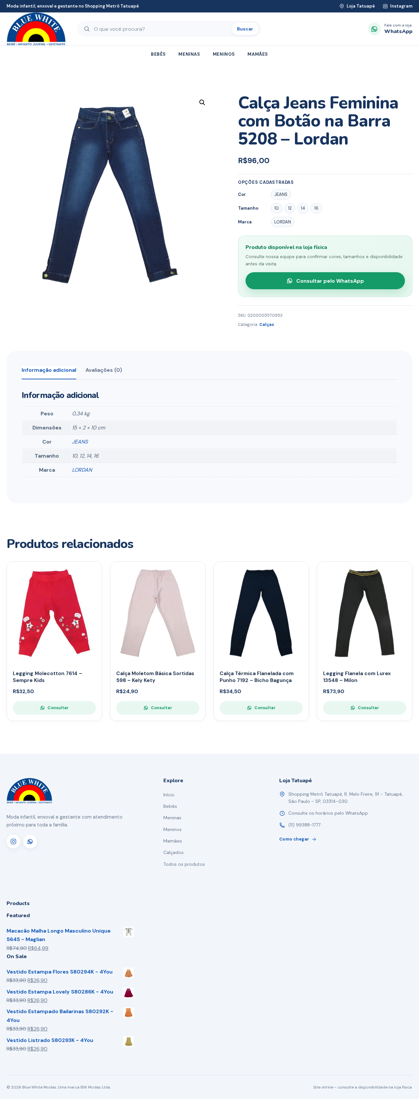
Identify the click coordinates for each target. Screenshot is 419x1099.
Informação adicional (49, 370)
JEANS (80, 441)
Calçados (173, 852)
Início (168, 795)
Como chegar (294, 839)
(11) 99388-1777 (304, 825)
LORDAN (82, 469)
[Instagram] (13, 841)
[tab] (49, 372)
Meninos (224, 54)
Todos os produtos (184, 864)
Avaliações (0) (103, 370)
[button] (202, 102)
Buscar (245, 29)
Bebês (158, 54)
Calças (266, 324)
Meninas (189, 54)
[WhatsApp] (30, 841)
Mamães (257, 54)
